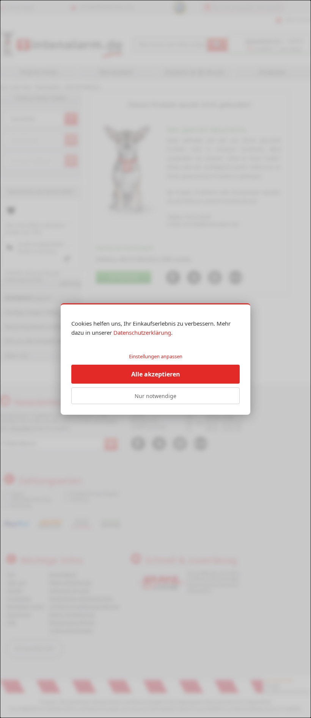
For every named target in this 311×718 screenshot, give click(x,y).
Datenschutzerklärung (142, 332)
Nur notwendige (155, 396)
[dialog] (155, 359)
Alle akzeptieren (155, 374)
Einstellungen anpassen (155, 356)
